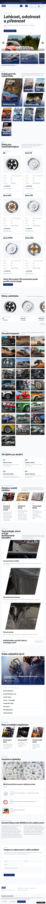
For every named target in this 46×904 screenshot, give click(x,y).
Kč (26, 5)
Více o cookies (27, 898)
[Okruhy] (39, 49)
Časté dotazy (33, 888)
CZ (21, 5)
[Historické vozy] (33, 49)
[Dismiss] (44, 902)
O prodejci (40, 2)
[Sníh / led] (38, 49)
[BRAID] (3, 6)
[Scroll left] (41, 324)
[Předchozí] (3, 43)
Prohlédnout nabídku (10, 30)
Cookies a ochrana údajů (22, 890)
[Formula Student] (43, 49)
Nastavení (4, 901)
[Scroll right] (44, 324)
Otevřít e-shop (8, 284)
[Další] (43, 43)
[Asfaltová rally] (30, 49)
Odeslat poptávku (9, 874)
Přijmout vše (21, 901)
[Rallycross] (32, 49)
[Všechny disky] (43, 6)
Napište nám (38, 641)
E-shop (32, 6)
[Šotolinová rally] (35, 49)
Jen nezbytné (13, 901)
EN (23, 5)
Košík (38, 6)
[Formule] (41, 49)
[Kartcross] (36, 49)
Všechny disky (20, 888)
